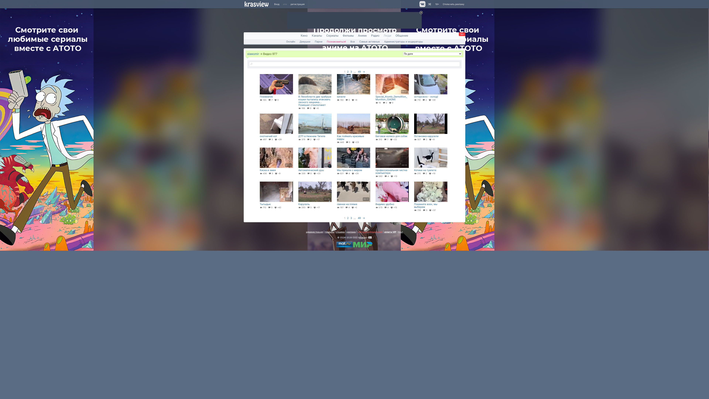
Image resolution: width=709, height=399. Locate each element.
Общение (401, 35)
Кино (304, 35)
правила (329, 232)
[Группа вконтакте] (422, 6)
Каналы (317, 35)
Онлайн (290, 41)
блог (400, 232)
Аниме (362, 35)
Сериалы (332, 35)
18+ (437, 4)
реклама (351, 232)
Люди (387, 35)
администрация (314, 232)
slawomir (253, 54)
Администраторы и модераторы (403, 41)
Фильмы (348, 35)
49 (359, 71)
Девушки (305, 41)
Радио (375, 35)
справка (340, 232)
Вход (276, 4)
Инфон (362, 237)
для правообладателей (370, 232)
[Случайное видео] (429, 4)
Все (352, 41)
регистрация (298, 4)
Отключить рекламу (453, 4)
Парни (318, 41)
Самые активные (369, 41)
